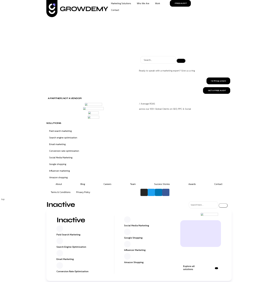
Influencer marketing (59, 170)
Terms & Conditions (61, 192)
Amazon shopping (58, 177)
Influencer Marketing (135, 250)
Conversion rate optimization (64, 151)
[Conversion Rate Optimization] (59, 265)
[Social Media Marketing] (127, 219)
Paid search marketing (60, 131)
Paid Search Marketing (68, 234)
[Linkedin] (158, 192)
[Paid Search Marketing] (59, 228)
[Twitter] (151, 192)
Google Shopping (133, 237)
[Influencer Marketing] (127, 244)
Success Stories (162, 184)
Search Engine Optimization (71, 247)
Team (133, 184)
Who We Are (143, 3)
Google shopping (57, 164)
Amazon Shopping (133, 262)
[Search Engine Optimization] (59, 241)
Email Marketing (65, 259)
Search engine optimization (63, 137)
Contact (115, 10)
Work (157, 3)
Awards (192, 184)
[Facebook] (165, 192)
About (59, 184)
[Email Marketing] (59, 253)
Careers (107, 184)
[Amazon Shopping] (127, 256)
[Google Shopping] (127, 232)
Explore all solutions (189, 267)
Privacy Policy (83, 192)
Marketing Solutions (121, 3)
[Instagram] (144, 192)
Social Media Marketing (60, 157)
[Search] (181, 61)
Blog (83, 184)
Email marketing (57, 144)
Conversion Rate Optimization (72, 271)
